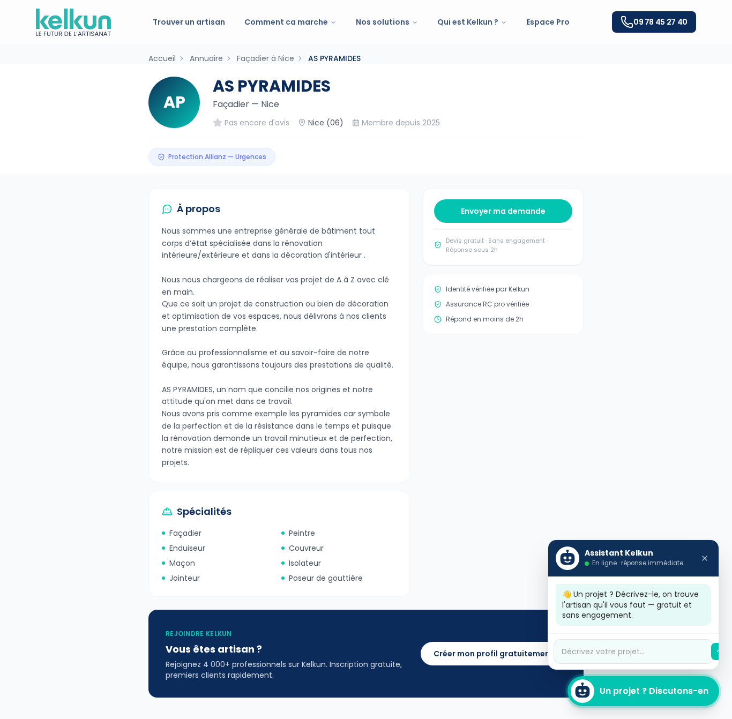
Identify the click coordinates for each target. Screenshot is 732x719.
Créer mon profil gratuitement (494, 653)
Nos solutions (382, 22)
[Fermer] (704, 558)
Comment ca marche (286, 22)
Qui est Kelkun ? (467, 22)
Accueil (162, 58)
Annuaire (206, 58)
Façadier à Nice (265, 58)
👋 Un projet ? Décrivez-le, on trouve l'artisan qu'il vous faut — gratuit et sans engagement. (630, 604)
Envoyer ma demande (503, 211)
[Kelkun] (73, 22)
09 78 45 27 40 (660, 22)
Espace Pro (548, 22)
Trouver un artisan (189, 22)
